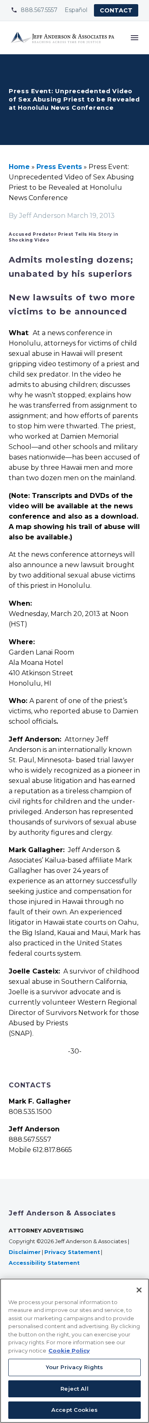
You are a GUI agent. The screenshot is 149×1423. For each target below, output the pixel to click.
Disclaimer (25, 1252)
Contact (116, 10)
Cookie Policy (69, 1350)
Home (19, 167)
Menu (134, 37)
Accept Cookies (74, 1409)
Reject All (74, 1388)
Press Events (59, 167)
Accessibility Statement (45, 1263)
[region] (74, 1350)
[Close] (139, 1290)
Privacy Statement (72, 1252)
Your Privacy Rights (74, 1367)
